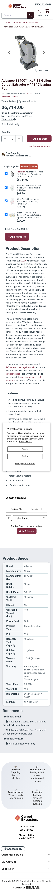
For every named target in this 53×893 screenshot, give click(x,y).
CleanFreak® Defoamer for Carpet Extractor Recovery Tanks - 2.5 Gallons (28, 201)
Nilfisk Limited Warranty (21, 743)
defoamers (11, 367)
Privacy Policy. (25, 441)
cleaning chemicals (26, 367)
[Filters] (9, 518)
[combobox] (17, 15)
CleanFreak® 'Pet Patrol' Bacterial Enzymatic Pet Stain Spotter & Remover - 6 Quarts (29, 215)
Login (39, 15)
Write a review (26, 531)
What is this (7, 119)
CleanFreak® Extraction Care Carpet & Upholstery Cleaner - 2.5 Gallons (29, 188)
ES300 (23, 261)
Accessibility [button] (14, 848)
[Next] (43, 52)
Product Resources (10, 97)
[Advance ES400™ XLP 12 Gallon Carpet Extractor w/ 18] (12, 174)
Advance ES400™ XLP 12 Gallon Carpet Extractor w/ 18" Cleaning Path (30, 174)
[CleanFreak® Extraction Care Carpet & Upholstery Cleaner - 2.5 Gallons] (12, 187)
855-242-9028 (43, 4)
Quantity (5, 132)
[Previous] (10, 52)
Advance (30, 93)
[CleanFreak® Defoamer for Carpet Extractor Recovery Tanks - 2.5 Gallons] (12, 201)
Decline (25, 456)
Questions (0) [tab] (37, 509)
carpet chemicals (13, 374)
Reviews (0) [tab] (16, 509)
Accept (25, 449)
